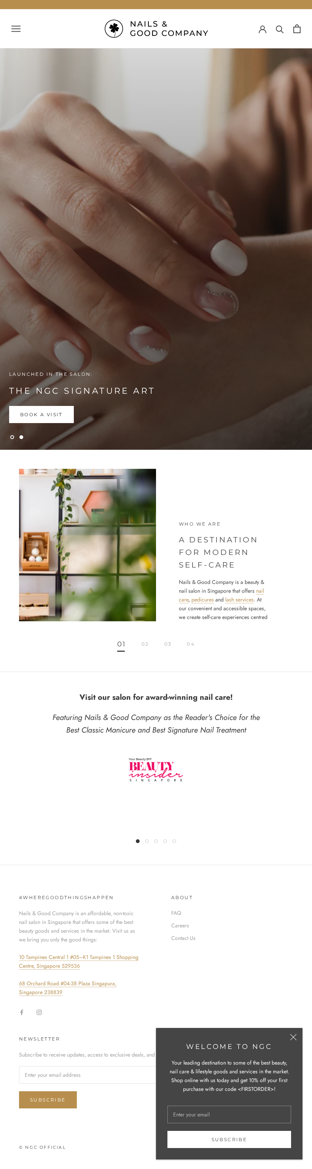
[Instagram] (39, 1011)
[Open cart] (297, 28)
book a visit (41, 414)
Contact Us (183, 938)
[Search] (280, 29)
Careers (180, 925)
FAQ (176, 913)
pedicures (202, 599)
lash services (239, 599)
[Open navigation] (16, 29)
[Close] (293, 1037)
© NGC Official (42, 1147)
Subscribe (229, 1139)
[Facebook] (21, 1011)
